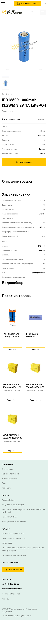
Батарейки (7, 543)
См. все (41, 119)
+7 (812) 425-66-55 (10, 584)
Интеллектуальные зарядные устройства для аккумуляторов (23, 549)
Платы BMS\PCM (9, 517)
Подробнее (6, 111)
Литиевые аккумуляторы (13, 534)
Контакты (6, 488)
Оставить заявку (24, 162)
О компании (7, 469)
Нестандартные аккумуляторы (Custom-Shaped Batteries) (24, 511)
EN (45, 3)
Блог (4, 483)
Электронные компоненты (14, 522)
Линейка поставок (10, 474)
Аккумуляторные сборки (13, 505)
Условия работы (9, 479)
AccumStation (8, 500)
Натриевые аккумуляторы (14, 555)
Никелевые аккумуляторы (13, 538)
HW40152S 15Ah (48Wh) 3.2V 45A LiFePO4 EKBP (11, 337)
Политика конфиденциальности (16, 616)
